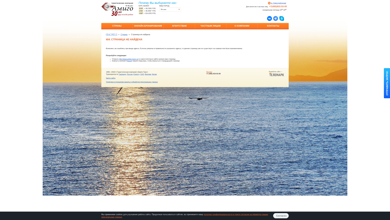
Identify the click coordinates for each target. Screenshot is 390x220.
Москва (209, 72)
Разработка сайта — (276, 71)
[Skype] (281, 18)
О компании (241, 26)
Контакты (273, 26)
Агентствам (179, 26)
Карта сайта (110, 78)
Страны (117, 26)
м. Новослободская (278, 3)
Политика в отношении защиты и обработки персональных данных (132, 82)
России (130, 74)
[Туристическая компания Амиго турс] (117, 9)
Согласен (281, 216)
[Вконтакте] (269, 18)
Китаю (154, 74)
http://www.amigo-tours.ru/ (128, 59)
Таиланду (122, 74)
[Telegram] (275, 18)
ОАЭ (142, 74)
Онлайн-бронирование (148, 26)
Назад (129, 61)
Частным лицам (211, 26)
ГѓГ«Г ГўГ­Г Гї (111, 34)
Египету (136, 74)
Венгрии (148, 74)
